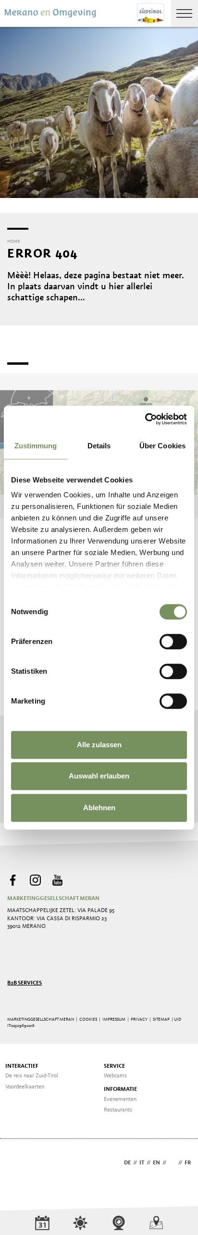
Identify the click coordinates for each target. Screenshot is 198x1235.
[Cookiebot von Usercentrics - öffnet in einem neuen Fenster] (145, 419)
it (141, 1163)
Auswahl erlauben (99, 776)
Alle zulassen (99, 745)
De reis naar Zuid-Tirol (31, 1076)
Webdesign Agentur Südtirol (19, 1163)
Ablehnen (99, 807)
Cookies (88, 1019)
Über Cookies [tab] (162, 446)
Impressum (113, 1019)
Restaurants (118, 1110)
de (127, 1163)
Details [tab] (99, 446)
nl (172, 1163)
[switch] (173, 641)
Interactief (21, 1066)
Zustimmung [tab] (35, 446)
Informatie (120, 1089)
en (156, 1163)
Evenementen (120, 1099)
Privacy (139, 1019)
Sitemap (161, 1019)
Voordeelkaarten (24, 1087)
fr (188, 1163)
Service (114, 1066)
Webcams (115, 1076)
